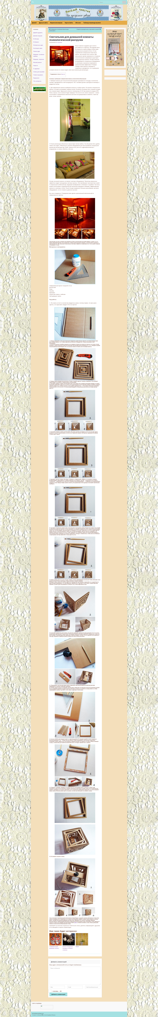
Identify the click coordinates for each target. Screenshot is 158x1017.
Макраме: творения (38, 59)
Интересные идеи (38, 45)
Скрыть (63, 74)
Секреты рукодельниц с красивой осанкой (88, 29)
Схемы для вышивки (38, 71)
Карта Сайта (69, 22)
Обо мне (78, 22)
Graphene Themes (51, 1015)
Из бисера (36, 39)
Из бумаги (36, 42)
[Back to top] (154, 1013)
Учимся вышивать (38, 75)
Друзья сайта (43, 22)
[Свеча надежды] (47, 1007)
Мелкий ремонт (37, 62)
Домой (34, 22)
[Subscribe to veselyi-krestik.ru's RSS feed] (33, 2)
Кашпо (77, 946)
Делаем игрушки (37, 35)
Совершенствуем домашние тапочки (54, 947)
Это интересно (37, 81)
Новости (35, 65)
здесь (75, 922)
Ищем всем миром (56, 22)
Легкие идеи (36, 51)
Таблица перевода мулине (92, 22)
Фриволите (36, 78)
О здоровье (59, 42)
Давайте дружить (37, 32)
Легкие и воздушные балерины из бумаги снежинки (68, 948)
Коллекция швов (37, 48)
